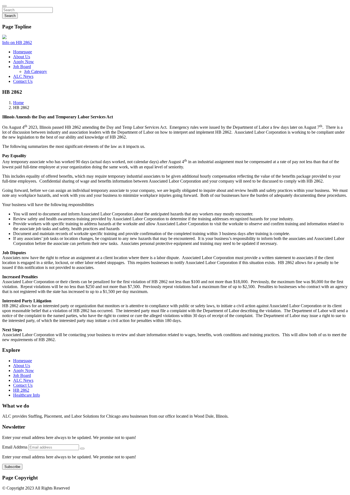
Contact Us (23, 81)
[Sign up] (82, 448)
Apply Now (23, 61)
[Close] (4, 6)
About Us (21, 56)
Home (18, 102)
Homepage (22, 51)
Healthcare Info (26, 395)
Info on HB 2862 (17, 42)
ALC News (23, 76)
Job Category (35, 71)
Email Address (15, 447)
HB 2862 (21, 390)
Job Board (22, 66)
